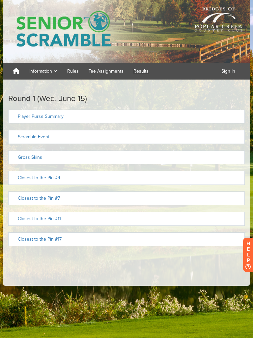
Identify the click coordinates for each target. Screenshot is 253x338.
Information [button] (41, 71)
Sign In (228, 71)
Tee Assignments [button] (106, 71)
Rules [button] (73, 71)
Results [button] (141, 71)
